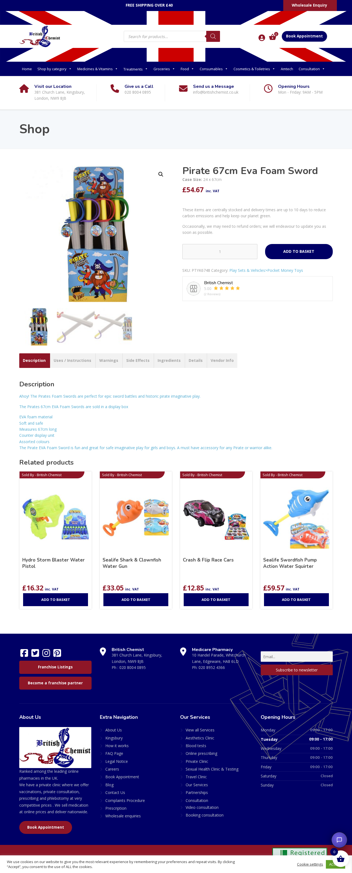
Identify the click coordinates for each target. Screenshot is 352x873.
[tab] (34, 360)
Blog (109, 784)
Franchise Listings (55, 667)
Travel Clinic (196, 776)
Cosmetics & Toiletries (251, 68)
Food (185, 68)
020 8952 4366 (212, 667)
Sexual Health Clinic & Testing (212, 769)
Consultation (309, 68)
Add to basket (298, 251)
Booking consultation (205, 815)
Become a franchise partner (55, 682)
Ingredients (169, 360)
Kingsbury (114, 738)
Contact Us (115, 792)
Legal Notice (116, 761)
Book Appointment (304, 36)
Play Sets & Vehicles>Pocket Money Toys (266, 270)
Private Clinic (197, 761)
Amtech (287, 68)
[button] (161, 174)
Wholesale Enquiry (309, 5)
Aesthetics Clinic (200, 738)
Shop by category (52, 68)
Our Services (197, 784)
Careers (112, 769)
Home (27, 68)
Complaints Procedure (125, 800)
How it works (117, 745)
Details (196, 360)
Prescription (116, 808)
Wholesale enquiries (123, 815)
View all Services (200, 730)
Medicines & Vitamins (95, 68)
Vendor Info (222, 360)
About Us (113, 730)
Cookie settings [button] (310, 864)
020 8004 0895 (132, 667)
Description (34, 360)
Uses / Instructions (72, 360)
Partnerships (197, 792)
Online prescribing (201, 753)
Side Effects (138, 360)
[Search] (213, 36)
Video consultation (202, 807)
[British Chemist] (40, 36)
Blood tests (196, 745)
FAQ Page (114, 753)
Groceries (161, 68)
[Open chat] (339, 840)
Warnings (108, 360)
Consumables (211, 68)
